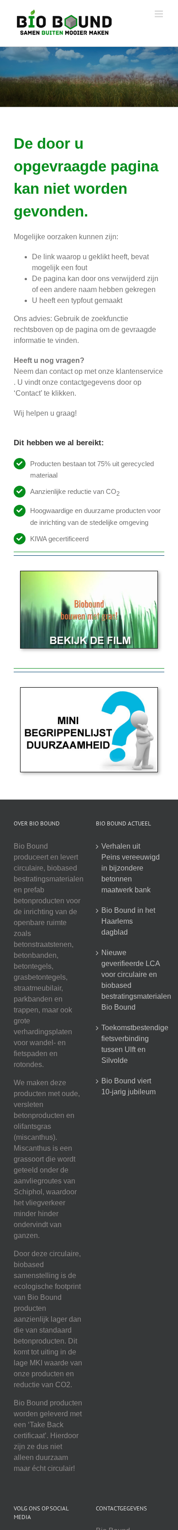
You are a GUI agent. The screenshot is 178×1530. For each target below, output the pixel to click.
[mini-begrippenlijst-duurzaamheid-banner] (89, 691)
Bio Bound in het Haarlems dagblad (128, 921)
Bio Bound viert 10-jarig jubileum (128, 1086)
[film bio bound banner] (89, 575)
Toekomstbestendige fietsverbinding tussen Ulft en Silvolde (130, 1044)
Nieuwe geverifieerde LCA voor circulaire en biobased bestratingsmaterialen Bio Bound (130, 980)
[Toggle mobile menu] (159, 14)
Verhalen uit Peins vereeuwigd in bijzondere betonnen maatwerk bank (130, 868)
